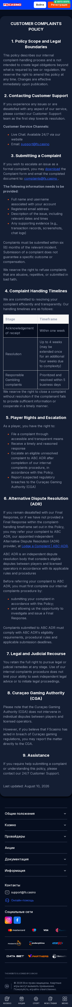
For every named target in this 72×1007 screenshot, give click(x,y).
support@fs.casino (35, 144)
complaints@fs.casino (41, 178)
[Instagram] (8, 920)
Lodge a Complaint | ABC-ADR (45, 546)
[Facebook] (17, 920)
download (52, 169)
